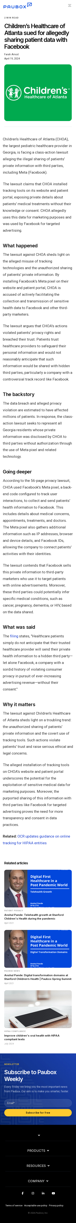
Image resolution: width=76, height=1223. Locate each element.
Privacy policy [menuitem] (56, 1205)
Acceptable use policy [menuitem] (35, 1205)
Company (36, 1181)
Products (36, 1150)
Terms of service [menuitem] (13, 1205)
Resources (36, 1166)
